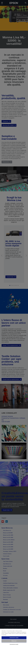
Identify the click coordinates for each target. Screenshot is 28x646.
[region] (14, 637)
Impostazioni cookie (14, 644)
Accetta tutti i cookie (14, 637)
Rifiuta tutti (14, 640)
